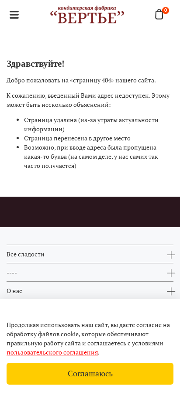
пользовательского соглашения (52, 352)
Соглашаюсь (90, 373)
